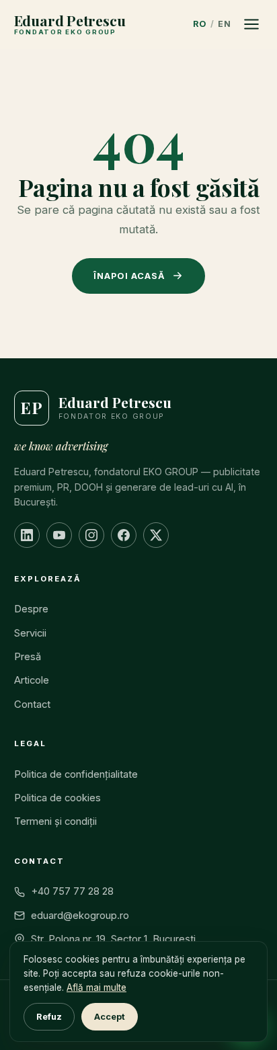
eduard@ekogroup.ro (80, 916)
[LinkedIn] (27, 535)
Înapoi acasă (129, 276)
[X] (156, 535)
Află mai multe (96, 987)
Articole (31, 680)
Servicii (30, 633)
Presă (27, 657)
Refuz (49, 1017)
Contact (32, 704)
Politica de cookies (57, 798)
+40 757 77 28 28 (72, 891)
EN (224, 24)
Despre (31, 609)
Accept (109, 1017)
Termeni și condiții (55, 821)
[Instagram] (91, 535)
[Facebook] (123, 535)
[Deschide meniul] (251, 24)
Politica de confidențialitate (76, 774)
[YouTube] (59, 535)
